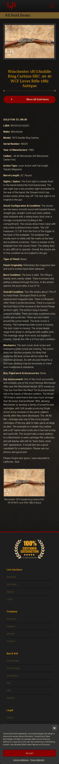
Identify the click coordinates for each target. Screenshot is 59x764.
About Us (11, 618)
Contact (11, 641)
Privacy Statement (37, 760)
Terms (10, 717)
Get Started (13, 660)
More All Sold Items (37, 99)
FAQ (9, 690)
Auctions (11, 576)
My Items (12, 584)
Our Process (13, 668)
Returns (11, 698)
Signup (10, 591)
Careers (11, 626)
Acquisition (12, 675)
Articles (11, 633)
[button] (54, 727)
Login (9, 599)
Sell (8, 683)
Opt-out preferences (21, 760)
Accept (29, 753)
